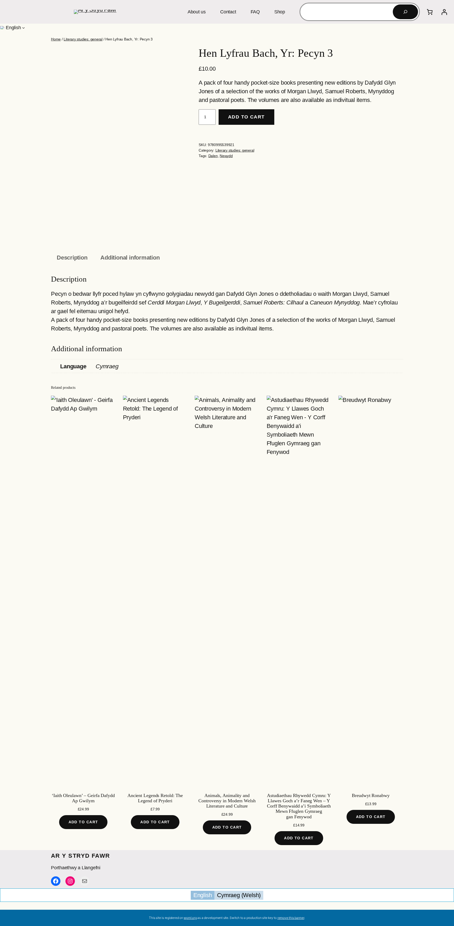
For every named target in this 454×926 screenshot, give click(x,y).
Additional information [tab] (129, 257)
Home (56, 39)
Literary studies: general (83, 39)
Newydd (226, 156)
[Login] (444, 12)
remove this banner (290, 918)
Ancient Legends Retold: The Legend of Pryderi (155, 798)
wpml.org (190, 918)
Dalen (213, 156)
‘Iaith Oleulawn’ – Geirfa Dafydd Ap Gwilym (83, 798)
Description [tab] (72, 257)
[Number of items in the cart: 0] (429, 12)
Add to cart (246, 117)
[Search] (405, 11)
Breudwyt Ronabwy (370, 795)
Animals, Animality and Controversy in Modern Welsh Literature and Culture (226, 801)
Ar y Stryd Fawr (80, 855)
